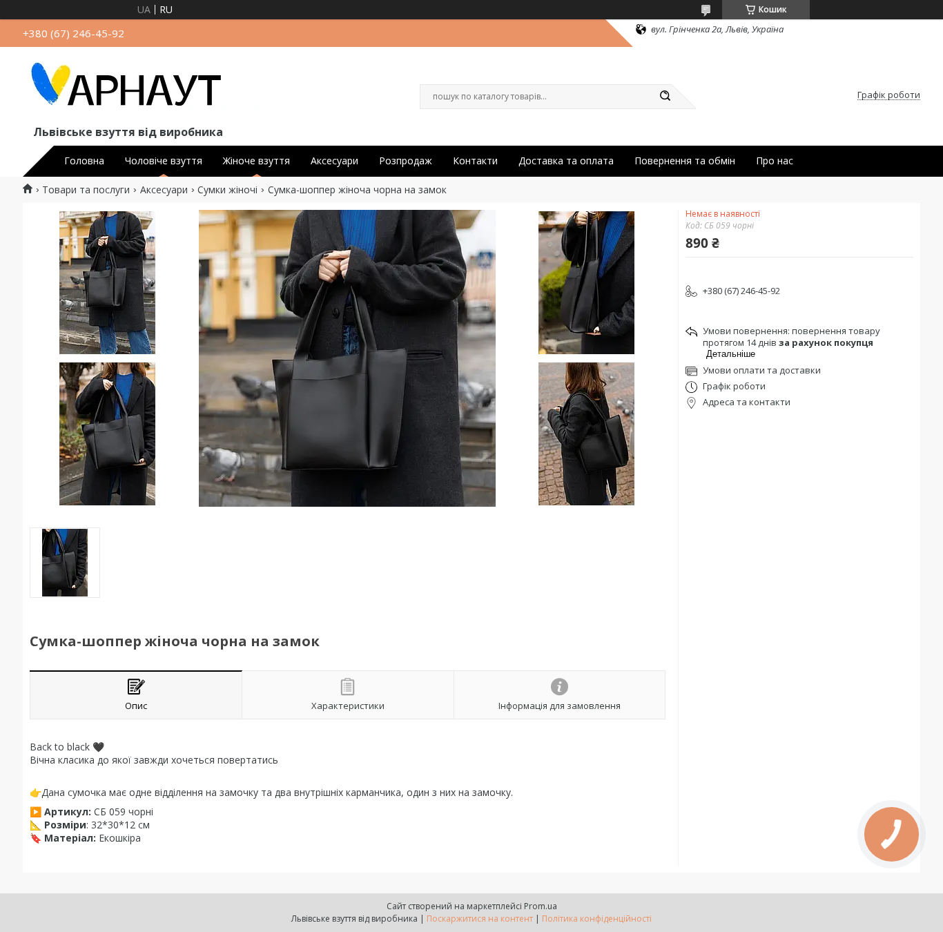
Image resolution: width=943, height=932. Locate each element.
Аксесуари (334, 161)
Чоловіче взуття (163, 161)
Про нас (774, 161)
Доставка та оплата (566, 161)
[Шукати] (665, 96)
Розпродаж (405, 161)
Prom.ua (540, 906)
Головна (84, 161)
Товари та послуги (86, 190)
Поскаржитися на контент (480, 918)
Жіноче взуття (256, 161)
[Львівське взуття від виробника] (143, 88)
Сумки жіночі (227, 190)
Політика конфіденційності (597, 918)
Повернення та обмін (684, 161)
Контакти (475, 161)
